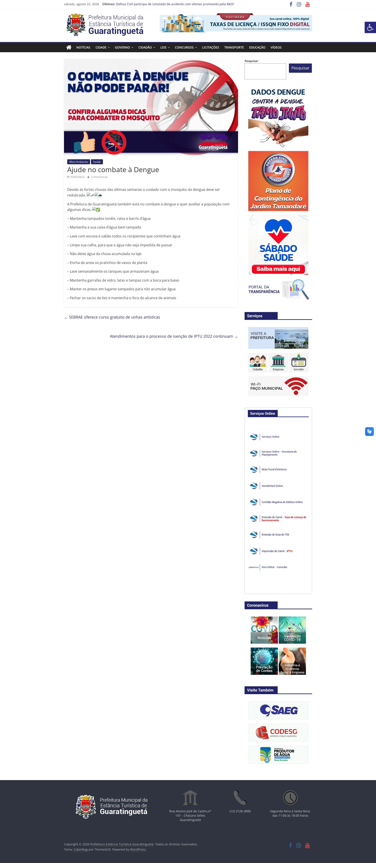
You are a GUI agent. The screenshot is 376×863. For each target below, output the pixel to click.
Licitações (210, 47)
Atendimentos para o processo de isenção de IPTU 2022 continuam (174, 336)
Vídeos (276, 47)
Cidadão (145, 47)
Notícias (83, 47)
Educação (257, 47)
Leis (163, 47)
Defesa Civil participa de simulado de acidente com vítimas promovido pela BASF (175, 4)
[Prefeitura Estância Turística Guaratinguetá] (69, 47)
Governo (122, 47)
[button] (370, 27)
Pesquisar (251, 61)
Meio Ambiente (78, 162)
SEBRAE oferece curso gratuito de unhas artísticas (112, 317)
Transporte (234, 47)
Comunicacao (99, 177)
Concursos (184, 47)
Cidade (101, 47)
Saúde (97, 162)
